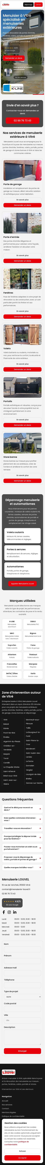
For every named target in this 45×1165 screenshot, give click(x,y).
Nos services (7, 1104)
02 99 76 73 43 (22, 120)
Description (9, 1027)
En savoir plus (23, 200)
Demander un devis (13, 58)
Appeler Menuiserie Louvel (22, 583)
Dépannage (28, 5)
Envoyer (22, 1050)
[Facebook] (4, 912)
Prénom (7, 955)
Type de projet (11, 991)
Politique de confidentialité (13, 1116)
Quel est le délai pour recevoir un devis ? (22, 808)
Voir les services (20, 77)
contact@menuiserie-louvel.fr (16, 889)
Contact (38, 5)
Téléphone (9, 979)
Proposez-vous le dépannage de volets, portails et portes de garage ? (22, 858)
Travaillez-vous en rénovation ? (22, 828)
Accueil (5, 1101)
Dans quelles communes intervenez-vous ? (22, 819)
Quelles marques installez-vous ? (22, 867)
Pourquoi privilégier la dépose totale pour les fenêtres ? (22, 837)
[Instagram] (9, 912)
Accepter (22, 1158)
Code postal (10, 1003)
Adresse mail (10, 967)
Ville (6, 1015)
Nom (6, 944)
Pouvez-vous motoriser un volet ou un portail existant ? (22, 848)
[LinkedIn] (15, 912)
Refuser (22, 1151)
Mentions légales (9, 1112)
